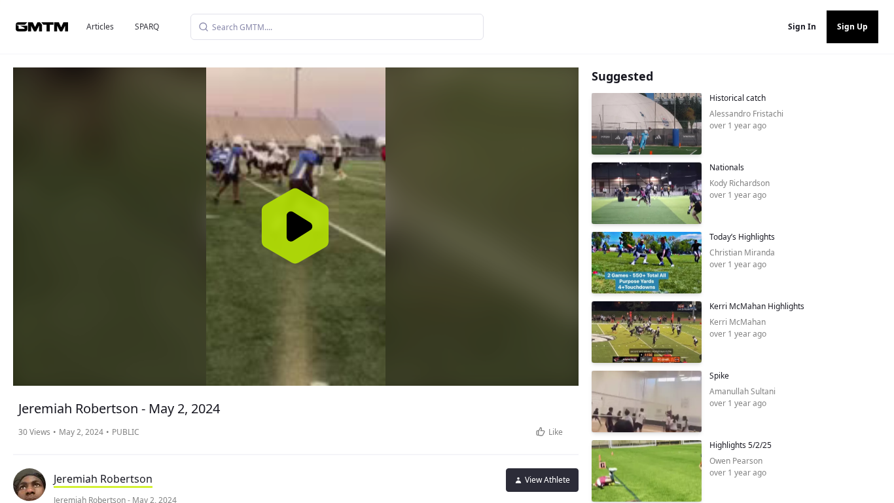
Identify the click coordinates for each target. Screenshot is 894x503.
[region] (296, 226)
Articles (100, 26)
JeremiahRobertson (103, 479)
